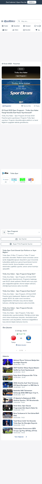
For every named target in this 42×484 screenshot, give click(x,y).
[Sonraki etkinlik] (25, 350)
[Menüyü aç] (2, 21)
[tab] (5, 26)
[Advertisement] (21, 147)
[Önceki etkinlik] (17, 350)
